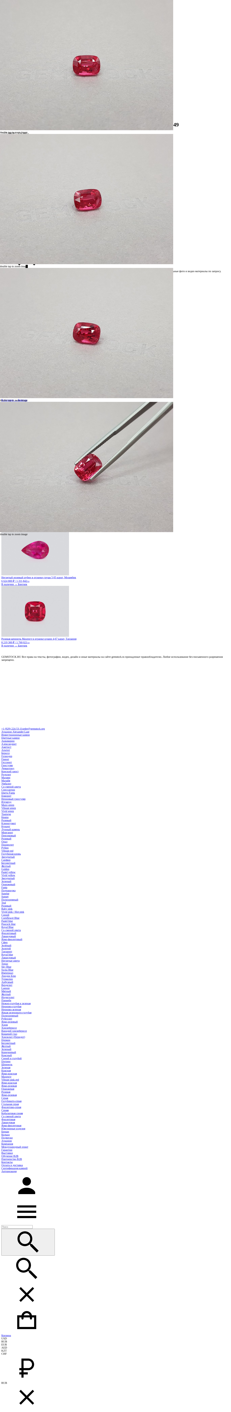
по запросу (214, 271)
